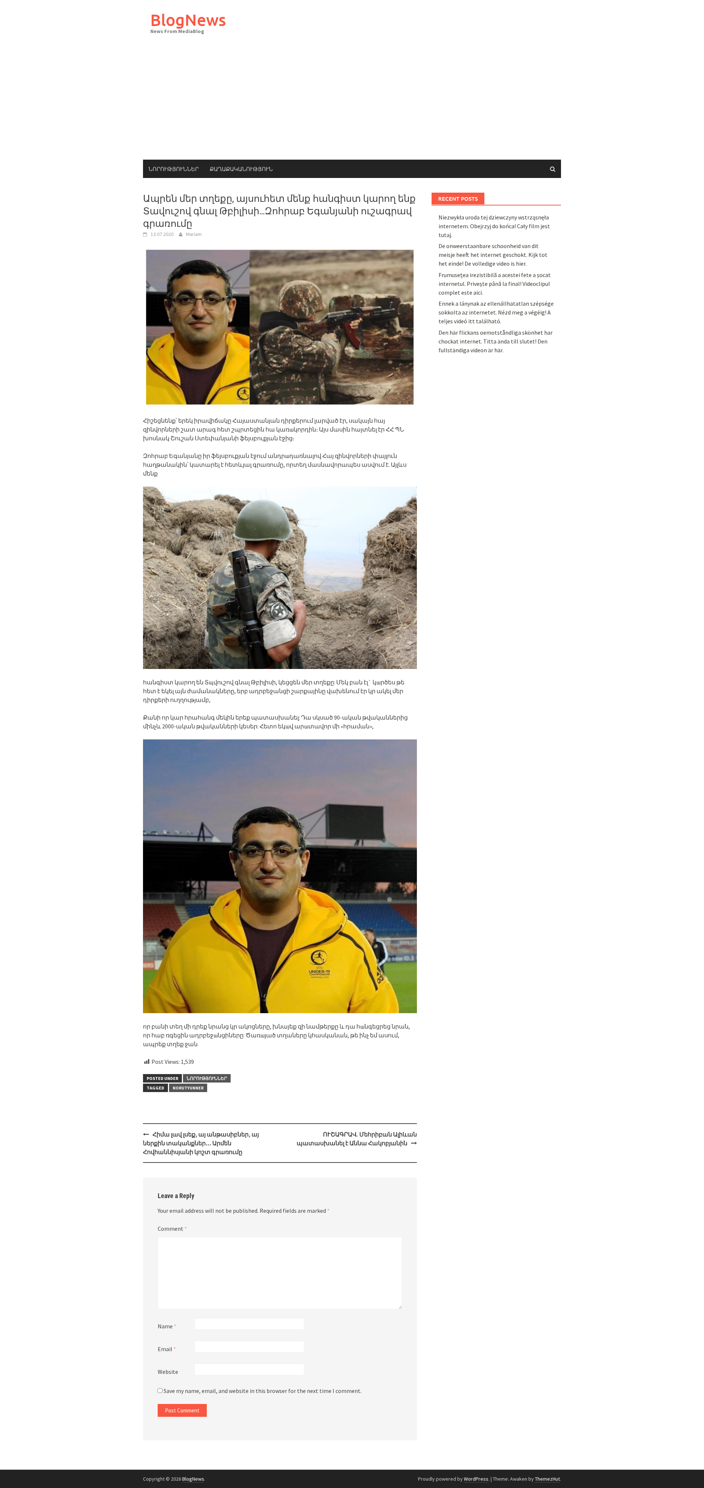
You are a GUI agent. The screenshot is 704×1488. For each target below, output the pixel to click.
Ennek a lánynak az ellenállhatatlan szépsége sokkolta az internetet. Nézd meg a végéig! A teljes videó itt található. (496, 312)
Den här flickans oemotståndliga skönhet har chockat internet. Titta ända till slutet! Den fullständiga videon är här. (496, 341)
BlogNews (188, 20)
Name (167, 1326)
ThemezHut (547, 1479)
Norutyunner (188, 1088)
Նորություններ (173, 168)
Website (168, 1371)
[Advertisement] (352, 104)
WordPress (476, 1479)
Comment (172, 1228)
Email (167, 1349)
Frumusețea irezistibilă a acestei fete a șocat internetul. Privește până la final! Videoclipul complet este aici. (495, 283)
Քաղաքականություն (241, 168)
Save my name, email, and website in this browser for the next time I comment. (263, 1390)
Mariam (194, 234)
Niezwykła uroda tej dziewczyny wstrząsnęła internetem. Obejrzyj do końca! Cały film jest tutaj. (494, 226)
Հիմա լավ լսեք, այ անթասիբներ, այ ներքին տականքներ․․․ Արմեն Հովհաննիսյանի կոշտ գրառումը (201, 1143)
